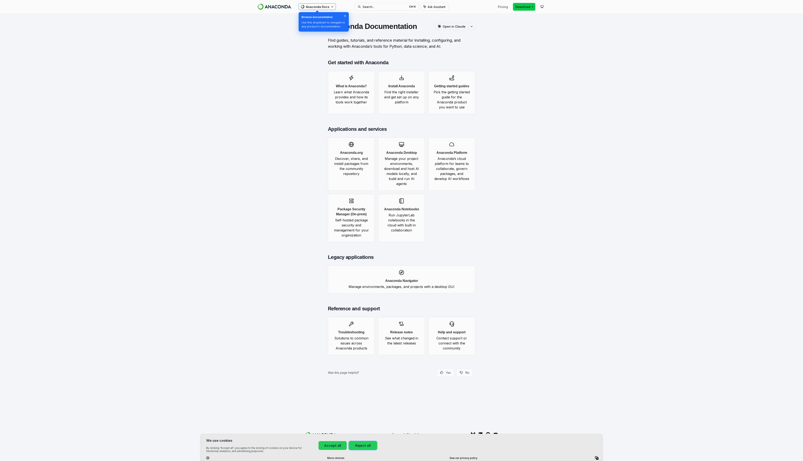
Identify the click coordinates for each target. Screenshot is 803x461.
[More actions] (471, 26)
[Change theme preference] (542, 6)
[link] (351, 92)
